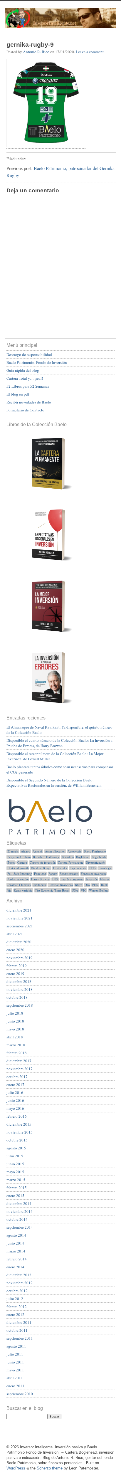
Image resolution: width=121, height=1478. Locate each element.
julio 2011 (14, 1354)
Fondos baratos (69, 874)
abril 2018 (14, 1037)
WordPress (15, 1468)
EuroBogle (105, 868)
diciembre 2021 (18, 910)
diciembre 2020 (18, 941)
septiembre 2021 (19, 926)
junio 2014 (15, 1243)
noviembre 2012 (19, 1282)
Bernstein (68, 857)
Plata (95, 885)
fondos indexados (18, 879)
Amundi (38, 851)
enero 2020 (15, 949)
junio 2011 (15, 1362)
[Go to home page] (60, 21)
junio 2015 (15, 1163)
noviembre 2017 (19, 1068)
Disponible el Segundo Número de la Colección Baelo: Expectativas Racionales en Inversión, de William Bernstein (54, 782)
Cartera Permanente (70, 862)
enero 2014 (15, 1267)
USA (75, 890)
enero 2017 (15, 1084)
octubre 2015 (17, 1140)
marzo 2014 (15, 1251)
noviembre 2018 (19, 989)
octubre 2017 (17, 1076)
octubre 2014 (17, 1219)
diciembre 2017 (18, 1060)
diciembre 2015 (18, 1124)
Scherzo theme (50, 1468)
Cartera (22, 862)
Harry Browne (40, 879)
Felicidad (40, 874)
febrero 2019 (16, 965)
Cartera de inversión (43, 862)
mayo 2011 (15, 1370)
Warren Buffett (98, 890)
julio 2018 (14, 1013)
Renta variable (23, 890)
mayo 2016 (15, 1108)
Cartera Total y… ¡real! (24, 378)
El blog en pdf (17, 394)
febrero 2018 (16, 1052)
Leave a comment (90, 51)
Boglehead (82, 857)
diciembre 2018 (18, 981)
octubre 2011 (17, 1330)
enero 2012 (15, 1314)
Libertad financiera (60, 885)
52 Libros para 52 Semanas (27, 386)
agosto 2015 (16, 1148)
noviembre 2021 (19, 918)
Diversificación (95, 862)
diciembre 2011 (18, 1322)
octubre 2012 (17, 1290)
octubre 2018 (17, 997)
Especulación (78, 868)
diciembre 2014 (18, 1203)
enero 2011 (15, 1385)
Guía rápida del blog (22, 370)
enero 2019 (15, 973)
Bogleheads (99, 857)
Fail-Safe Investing (19, 874)
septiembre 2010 (19, 1393)
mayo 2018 (15, 1029)
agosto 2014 (16, 1235)
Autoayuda (74, 851)
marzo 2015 (15, 1179)
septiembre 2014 (19, 1227)
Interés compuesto (71, 879)
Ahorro (25, 851)
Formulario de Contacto (25, 410)
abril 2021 (14, 933)
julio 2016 (14, 1092)
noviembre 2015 (19, 1132)
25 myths (13, 851)
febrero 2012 (16, 1306)
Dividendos (60, 868)
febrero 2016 (16, 1116)
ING (55, 879)
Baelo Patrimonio (95, 851)
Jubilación (39, 885)
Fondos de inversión (93, 874)
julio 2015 (14, 1155)
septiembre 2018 (19, 1005)
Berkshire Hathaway (46, 857)
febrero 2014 (16, 1259)
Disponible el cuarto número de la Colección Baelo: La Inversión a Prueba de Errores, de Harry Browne (59, 743)
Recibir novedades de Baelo (28, 402)
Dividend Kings (41, 868)
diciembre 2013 (18, 1274)
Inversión (92, 879)
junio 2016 (15, 1100)
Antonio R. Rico (36, 51)
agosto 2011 (16, 1346)
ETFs (92, 868)
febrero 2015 (16, 1187)
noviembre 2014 (19, 1211)
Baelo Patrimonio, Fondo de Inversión (36, 362)
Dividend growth (17, 868)
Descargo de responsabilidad (29, 354)
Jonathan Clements (19, 885)
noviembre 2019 (19, 957)
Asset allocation (55, 851)
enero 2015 (15, 1195)
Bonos (11, 862)
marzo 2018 (15, 1044)
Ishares (104, 879)
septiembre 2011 (19, 1338)
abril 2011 (14, 1378)
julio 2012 (14, 1298)
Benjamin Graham (19, 857)
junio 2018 (15, 1021)
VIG (84, 890)
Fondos (52, 874)
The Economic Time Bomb (52, 890)
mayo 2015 (15, 1171)
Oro (87, 885)
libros (78, 885)
